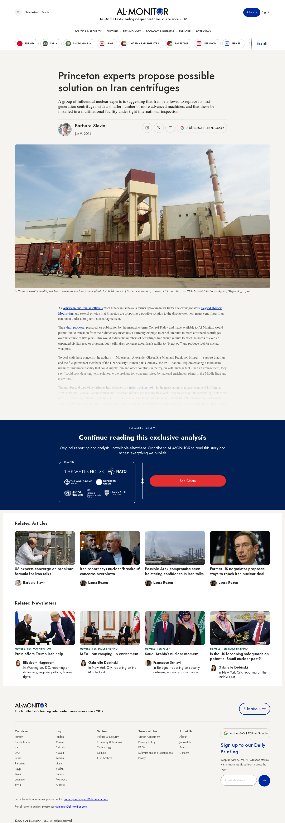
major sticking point (142, 387)
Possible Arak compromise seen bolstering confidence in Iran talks (174, 571)
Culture (112, 31)
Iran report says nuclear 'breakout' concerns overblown (110, 571)
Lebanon (20, 779)
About (183, 737)
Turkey (19, 737)
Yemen (60, 758)
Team (182, 747)
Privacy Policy (146, 742)
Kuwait (60, 753)
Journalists (185, 742)
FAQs (141, 747)
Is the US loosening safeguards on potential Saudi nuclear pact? (239, 656)
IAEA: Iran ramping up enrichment (109, 654)
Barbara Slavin (90, 125)
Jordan (60, 737)
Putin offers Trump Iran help (39, 654)
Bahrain (60, 747)
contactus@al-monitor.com (71, 806)
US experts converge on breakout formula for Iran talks (44, 571)
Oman (60, 742)
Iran (17, 747)
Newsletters (31, 12)
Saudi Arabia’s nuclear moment (171, 654)
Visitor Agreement (149, 737)
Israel (18, 758)
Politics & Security (87, 31)
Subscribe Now (255, 708)
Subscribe (251, 12)
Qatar (18, 774)
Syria (18, 785)
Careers (184, 753)
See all (262, 43)
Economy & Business (160, 31)
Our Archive (104, 758)
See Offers (188, 480)
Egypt (18, 769)
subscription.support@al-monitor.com (86, 799)
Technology (132, 31)
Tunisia (60, 774)
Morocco (61, 779)
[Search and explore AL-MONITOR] (18, 12)
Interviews (203, 31)
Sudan (60, 769)
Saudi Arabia (22, 742)
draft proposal (75, 327)
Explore (184, 31)
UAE (17, 753)
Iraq (58, 731)
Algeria (60, 785)
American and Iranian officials (83, 308)
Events (45, 12)
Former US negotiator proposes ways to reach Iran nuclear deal (237, 571)
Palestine (20, 763)
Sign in (266, 12)
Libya (59, 763)
